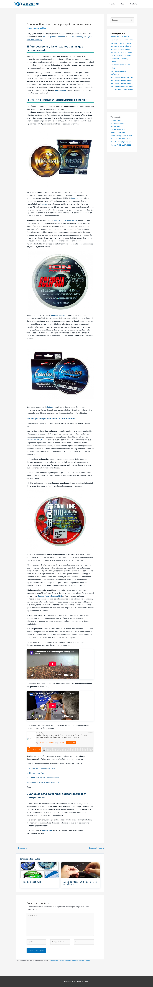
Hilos (44, 28)
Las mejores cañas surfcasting (122, 40)
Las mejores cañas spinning (121, 46)
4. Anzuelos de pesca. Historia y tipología (43, 782)
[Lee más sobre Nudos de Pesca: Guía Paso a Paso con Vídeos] (80, 870)
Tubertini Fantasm (57, 315)
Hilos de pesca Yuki (31, 882)
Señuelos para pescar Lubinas (122, 90)
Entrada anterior (23, 848)
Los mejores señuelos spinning (122, 87)
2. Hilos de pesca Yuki (35, 773)
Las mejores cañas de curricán (122, 52)
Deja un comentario (34, 28)
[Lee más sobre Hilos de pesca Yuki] (39, 870)
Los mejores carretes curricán (122, 77)
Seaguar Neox (43, 596)
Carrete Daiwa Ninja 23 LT (120, 129)
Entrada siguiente (96, 848)
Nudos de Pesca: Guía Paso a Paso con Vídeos (79, 883)
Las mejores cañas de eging (121, 43)
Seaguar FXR (56, 596)
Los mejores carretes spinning (122, 83)
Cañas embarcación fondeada (121, 55)
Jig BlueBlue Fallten (118, 133)
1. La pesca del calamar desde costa (41, 768)
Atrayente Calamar (117, 123)
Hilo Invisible (115, 126)
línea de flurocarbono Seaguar (66, 220)
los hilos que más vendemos (54, 37)
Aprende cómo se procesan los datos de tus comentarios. (70, 961)
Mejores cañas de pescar (120, 37)
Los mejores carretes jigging (121, 80)
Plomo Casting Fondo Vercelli (121, 136)
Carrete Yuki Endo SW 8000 (121, 145)
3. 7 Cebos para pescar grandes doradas (43, 778)
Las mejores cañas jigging (120, 49)
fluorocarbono (60, 90)
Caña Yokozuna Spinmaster (121, 142)
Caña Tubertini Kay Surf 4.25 (121, 139)
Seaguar (43, 204)
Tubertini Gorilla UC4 (35, 440)
